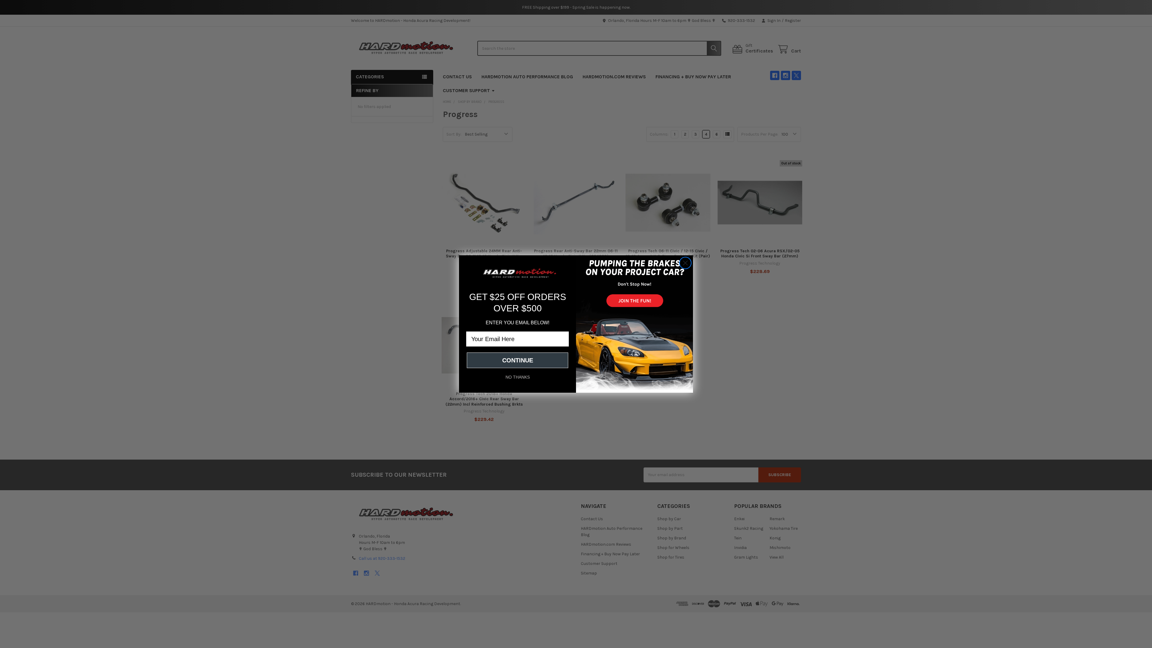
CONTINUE (517, 360)
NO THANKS (518, 377)
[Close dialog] (685, 263)
